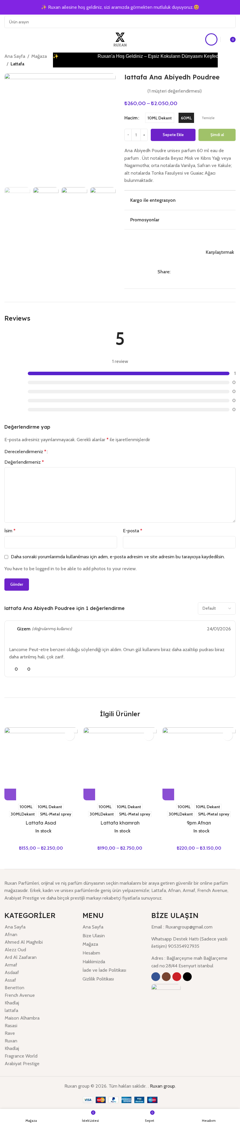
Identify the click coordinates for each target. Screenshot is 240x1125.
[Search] (229, 22)
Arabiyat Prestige (22, 1063)
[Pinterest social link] (187, 272)
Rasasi (11, 1025)
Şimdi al (217, 134)
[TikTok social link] (187, 976)
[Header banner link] (120, 7)
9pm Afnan (199, 823)
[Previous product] (226, 57)
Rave (10, 1033)
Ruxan (11, 1041)
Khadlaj (12, 1003)
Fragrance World (21, 1056)
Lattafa (17, 64)
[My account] (211, 39)
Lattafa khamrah (120, 823)
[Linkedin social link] (194, 272)
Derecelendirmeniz (25, 451)
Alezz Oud (15, 949)
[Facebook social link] (173, 272)
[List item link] (113, 927)
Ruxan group (162, 1086)
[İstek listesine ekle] (180, 239)
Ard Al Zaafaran (21, 957)
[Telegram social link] (200, 272)
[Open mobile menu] (6, 39)
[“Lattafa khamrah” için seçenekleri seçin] (89, 794)
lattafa (11, 1010)
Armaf (11, 965)
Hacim (131, 118)
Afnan (11, 934)
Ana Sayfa (14, 56)
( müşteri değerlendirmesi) (175, 91)
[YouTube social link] (176, 976)
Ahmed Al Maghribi (24, 942)
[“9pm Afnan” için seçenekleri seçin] (168, 794)
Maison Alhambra (22, 1018)
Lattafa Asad (40, 823)
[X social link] (180, 272)
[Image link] (166, 998)
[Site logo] (120, 39)
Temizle (208, 118)
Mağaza (39, 56)
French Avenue (20, 995)
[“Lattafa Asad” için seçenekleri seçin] (10, 794)
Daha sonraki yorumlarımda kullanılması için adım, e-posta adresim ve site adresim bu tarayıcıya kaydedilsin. (118, 556)
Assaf (10, 980)
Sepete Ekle (173, 134)
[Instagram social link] (166, 976)
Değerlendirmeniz (24, 462)
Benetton (14, 987)
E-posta (132, 530)
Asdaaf (12, 972)
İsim (10, 530)
